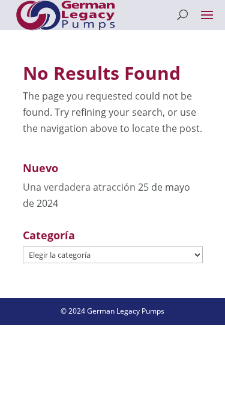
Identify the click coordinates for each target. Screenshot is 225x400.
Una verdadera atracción (79, 187)
